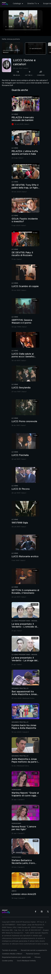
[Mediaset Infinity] (5, 3)
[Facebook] (35, 911)
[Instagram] (42, 911)
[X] (48, 911)
